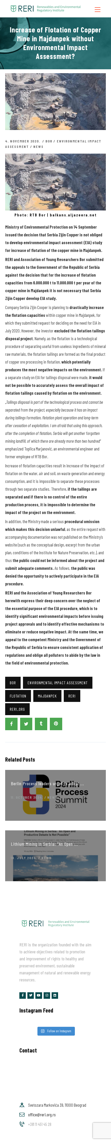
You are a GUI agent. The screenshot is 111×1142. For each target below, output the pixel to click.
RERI (72, 695)
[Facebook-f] (22, 995)
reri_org (17, 709)
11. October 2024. (27, 797)
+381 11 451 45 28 (39, 1124)
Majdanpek (47, 695)
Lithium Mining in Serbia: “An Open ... (44, 844)
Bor (48, 141)
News (38, 146)
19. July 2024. (24, 858)
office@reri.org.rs (42, 1114)
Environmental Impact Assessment (58, 682)
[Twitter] (30, 995)
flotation (18, 695)
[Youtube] (38, 995)
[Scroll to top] (100, 1136)
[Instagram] (47, 995)
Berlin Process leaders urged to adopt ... (47, 783)
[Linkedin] (55, 995)
